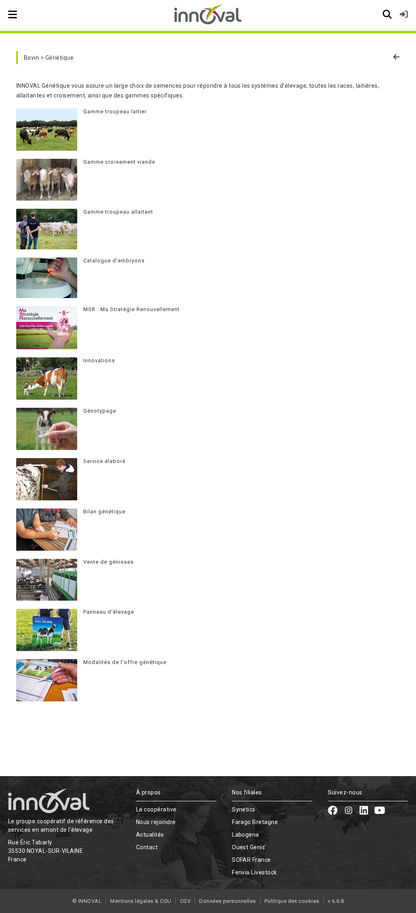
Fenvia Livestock (254, 872)
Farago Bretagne (255, 822)
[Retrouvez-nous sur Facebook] (333, 811)
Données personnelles (227, 901)
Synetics (244, 809)
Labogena (245, 834)
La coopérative (156, 809)
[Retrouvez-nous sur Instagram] (348, 811)
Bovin (31, 57)
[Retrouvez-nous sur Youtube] (379, 811)
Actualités (150, 834)
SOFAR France (251, 860)
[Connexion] (404, 14)
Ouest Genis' (249, 847)
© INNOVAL (87, 901)
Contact (147, 847)
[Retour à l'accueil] (208, 14)
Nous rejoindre (156, 822)
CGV (185, 901)
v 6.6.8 (336, 901)
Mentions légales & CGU (140, 901)
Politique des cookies (291, 901)
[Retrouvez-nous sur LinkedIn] (364, 811)
